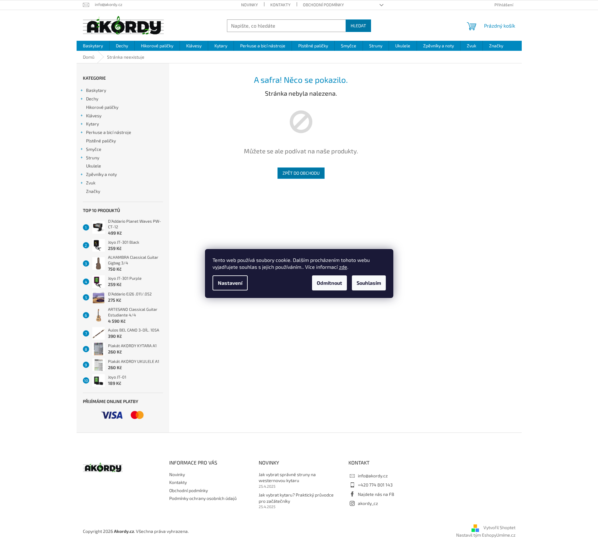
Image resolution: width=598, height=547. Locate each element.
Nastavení (230, 283)
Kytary (92, 123)
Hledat (358, 25)
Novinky (249, 4)
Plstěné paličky (101, 140)
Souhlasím (369, 283)
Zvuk (90, 182)
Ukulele (93, 165)
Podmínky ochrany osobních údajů (203, 498)
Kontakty (280, 4)
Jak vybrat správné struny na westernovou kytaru (287, 477)
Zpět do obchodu (301, 173)
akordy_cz (368, 503)
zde (343, 267)
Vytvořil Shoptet (499, 527)
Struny (92, 157)
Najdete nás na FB (376, 494)
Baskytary (96, 90)
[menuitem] (93, 46)
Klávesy (93, 115)
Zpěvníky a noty (101, 174)
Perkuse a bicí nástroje (108, 132)
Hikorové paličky (102, 107)
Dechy (92, 98)
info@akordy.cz (373, 475)
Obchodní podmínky (323, 4)
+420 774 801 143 (375, 484)
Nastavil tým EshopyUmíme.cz (485, 535)
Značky (93, 191)
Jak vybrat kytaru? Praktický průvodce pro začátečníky (296, 497)
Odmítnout (329, 283)
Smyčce (93, 149)
